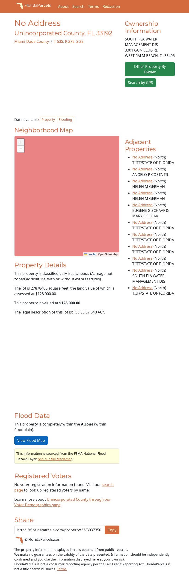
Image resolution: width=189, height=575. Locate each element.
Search (78, 6)
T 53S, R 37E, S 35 (68, 41)
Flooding (65, 119)
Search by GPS (140, 82)
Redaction (111, 6)
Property (48, 119)
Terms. (62, 569)
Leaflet (91, 254)
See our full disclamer (54, 459)
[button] (20, 142)
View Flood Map (31, 440)
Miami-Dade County (31, 41)
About (63, 6)
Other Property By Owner (150, 69)
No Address (142, 157)
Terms (93, 6)
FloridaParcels (37, 5)
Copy (112, 529)
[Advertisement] (66, 80)
